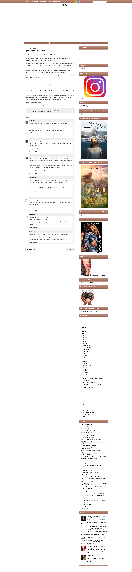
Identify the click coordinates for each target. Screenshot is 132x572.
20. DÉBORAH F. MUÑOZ (89, 406)
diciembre (85, 345)
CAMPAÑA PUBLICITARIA (87, 435)
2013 (83, 339)
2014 (83, 337)
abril (84, 361)
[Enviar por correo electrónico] (52, 110)
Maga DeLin (32, 198)
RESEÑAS (83, 474)
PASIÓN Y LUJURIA (85, 467)
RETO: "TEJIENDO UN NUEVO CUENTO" (90, 497)
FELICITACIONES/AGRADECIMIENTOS (42, 111)
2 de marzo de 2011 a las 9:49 (34, 227)
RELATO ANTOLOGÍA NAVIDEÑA (88, 472)
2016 (83, 333)
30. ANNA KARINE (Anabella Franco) (91, 392)
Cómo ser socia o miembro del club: (38, 1)
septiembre (86, 351)
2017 (83, 331)
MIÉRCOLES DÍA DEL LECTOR (88, 458)
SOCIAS (83, 506)
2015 (83, 335)
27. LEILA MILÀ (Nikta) (88, 394)
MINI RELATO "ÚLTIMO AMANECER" (91, 382)
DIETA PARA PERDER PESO (87, 443)
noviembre (85, 347)
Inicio (51, 249)
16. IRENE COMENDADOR (89, 412)
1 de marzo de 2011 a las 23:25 (35, 173)
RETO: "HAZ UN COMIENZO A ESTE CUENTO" (91, 493)
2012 (83, 341)
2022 (83, 323)
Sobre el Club (43, 43)
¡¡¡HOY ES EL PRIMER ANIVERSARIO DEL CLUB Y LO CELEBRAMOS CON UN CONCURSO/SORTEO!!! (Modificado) (97, 528)
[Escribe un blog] (54, 110)
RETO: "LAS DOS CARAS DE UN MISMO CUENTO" (93, 495)
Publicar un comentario (31, 245)
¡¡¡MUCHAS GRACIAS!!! (88, 404)
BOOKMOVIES (84, 434)
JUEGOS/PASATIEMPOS (86, 454)
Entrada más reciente (31, 249)
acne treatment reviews (67, 569)
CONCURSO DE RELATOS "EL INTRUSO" (90, 439)
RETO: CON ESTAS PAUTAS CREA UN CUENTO (92, 499)
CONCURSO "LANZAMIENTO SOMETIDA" (96, 546)
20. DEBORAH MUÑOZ (39, 106)
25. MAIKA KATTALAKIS (88, 398)
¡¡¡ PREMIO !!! (86, 390)
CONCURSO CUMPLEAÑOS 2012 (88, 437)
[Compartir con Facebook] (58, 110)
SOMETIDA (83, 508)
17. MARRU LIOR (87, 410)
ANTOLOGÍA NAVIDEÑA (86, 428)
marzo (84, 363)
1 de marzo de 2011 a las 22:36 (35, 151)
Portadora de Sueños (34, 139)
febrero (85, 416)
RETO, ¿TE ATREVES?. (92, 555)
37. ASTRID (85, 372)
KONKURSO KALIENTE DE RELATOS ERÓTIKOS (92, 456)
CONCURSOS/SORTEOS (86, 441)
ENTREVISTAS (84, 448)
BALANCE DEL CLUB (86, 432)
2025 (83, 319)
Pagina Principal (30, 43)
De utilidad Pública (82, 43)
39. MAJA (85, 367)
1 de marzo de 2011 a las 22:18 (35, 134)
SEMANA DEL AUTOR (86, 504)
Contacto (27, 1)
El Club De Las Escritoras (42, 569)
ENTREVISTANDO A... (86, 447)
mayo (84, 359)
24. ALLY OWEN (86, 400)
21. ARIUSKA (86, 402)
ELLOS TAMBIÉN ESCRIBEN (87, 445)
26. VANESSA (86, 396)
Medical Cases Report (89, 569)
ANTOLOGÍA (84, 426)
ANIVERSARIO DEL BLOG (87, 424)
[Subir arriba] (131, 571)
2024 (83, 321)
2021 (83, 325)
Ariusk (31, 155)
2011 (83, 343)
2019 (83, 327)
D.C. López (70, 43)
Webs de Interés (96, 43)
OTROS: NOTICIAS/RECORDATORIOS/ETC (91, 465)
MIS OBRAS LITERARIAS (87, 460)
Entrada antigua (71, 249)
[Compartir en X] (56, 110)
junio (84, 357)
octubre (85, 349)
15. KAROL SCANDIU (88, 414)
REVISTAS (83, 502)
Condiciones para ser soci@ (54, 1)
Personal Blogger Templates (78, 569)
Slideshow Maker (57, 569)
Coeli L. (31, 120)
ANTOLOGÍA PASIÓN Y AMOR (88, 430)
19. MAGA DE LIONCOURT (89, 408)
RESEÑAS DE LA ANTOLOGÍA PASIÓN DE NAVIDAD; (93, 478)
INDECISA (83, 452)
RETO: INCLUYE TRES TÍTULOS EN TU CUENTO (92, 500)
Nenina (31, 214)
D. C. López (37, 109)
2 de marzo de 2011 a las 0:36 (34, 210)
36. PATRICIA (86, 374)
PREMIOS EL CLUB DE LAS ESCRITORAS (91, 469)
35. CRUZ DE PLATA (87, 376)
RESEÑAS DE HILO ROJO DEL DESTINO (90, 476)
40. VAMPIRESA (87, 365)
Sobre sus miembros (57, 43)
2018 (83, 329)
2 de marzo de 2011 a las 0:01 (34, 193)
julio (84, 355)
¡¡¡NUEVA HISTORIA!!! (88, 387)
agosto (85, 353)
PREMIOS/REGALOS (86, 470)
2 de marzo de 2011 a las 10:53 (35, 242)
